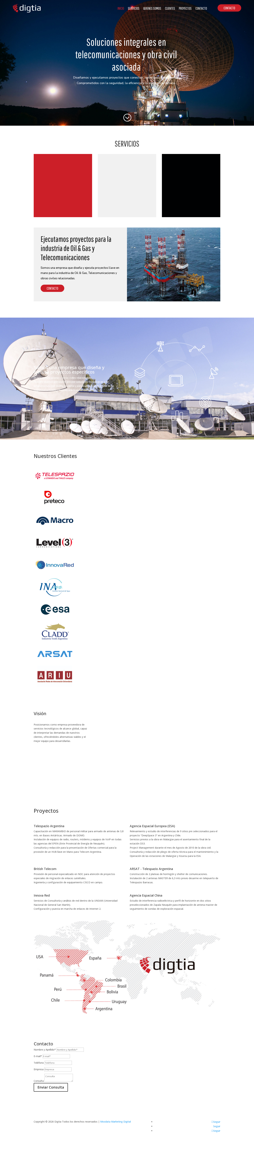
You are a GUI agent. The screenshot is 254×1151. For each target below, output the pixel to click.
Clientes (170, 8)
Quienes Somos (152, 8)
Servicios (133, 8)
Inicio (120, 8)
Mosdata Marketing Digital (115, 1121)
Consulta (39, 1080)
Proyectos (185, 8)
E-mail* (38, 1056)
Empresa (39, 1069)
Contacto (201, 8)
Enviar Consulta (50, 1087)
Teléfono (39, 1062)
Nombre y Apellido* (45, 1049)
